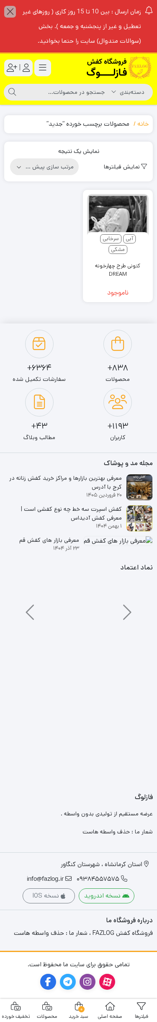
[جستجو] (12, 92)
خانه (143, 123)
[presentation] (126, 608)
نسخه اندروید (103, 895)
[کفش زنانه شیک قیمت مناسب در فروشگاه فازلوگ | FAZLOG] (119, 68)
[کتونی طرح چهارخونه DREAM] (118, 225)
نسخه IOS (46, 895)
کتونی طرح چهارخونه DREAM (117, 270)
